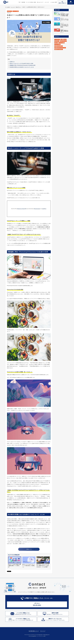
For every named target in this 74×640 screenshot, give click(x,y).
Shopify (65, 39)
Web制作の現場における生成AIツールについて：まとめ (22, 67)
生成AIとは (12, 61)
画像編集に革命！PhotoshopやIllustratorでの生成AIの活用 (22, 65)
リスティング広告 (57, 44)
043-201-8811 (37, 604)
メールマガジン (57, 39)
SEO (61, 39)
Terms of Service (46, 634)
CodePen (44, 208)
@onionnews (37, 208)
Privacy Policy (40, 634)
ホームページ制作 (15, 11)
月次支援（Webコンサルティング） (60, 47)
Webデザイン (9, 11)
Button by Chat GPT (21, 208)
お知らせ (56, 42)
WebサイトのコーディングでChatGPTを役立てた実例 (21, 63)
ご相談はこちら (29, 549)
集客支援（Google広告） (58, 49)
